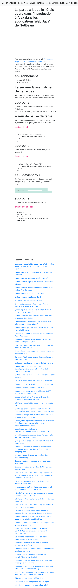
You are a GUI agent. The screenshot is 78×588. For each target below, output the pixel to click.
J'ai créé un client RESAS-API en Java (29, 388)
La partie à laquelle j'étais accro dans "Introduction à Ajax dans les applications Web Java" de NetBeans (34, 266)
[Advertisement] (63, 148)
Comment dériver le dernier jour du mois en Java (34, 384)
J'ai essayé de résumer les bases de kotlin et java (34, 363)
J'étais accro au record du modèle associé (31, 278)
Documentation (9, 3)
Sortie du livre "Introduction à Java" (29, 300)
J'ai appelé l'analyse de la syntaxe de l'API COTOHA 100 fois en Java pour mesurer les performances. (31, 530)
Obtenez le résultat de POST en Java (29, 578)
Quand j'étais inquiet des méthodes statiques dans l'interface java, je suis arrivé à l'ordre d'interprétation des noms (34, 423)
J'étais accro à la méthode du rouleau (29, 293)
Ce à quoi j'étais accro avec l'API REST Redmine (33, 381)
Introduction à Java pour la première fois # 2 (32, 585)
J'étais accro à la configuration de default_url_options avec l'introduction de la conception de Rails (32, 368)
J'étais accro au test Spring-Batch (28, 297)
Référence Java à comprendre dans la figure (32, 582)
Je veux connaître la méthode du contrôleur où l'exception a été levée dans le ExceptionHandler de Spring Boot (33, 449)
